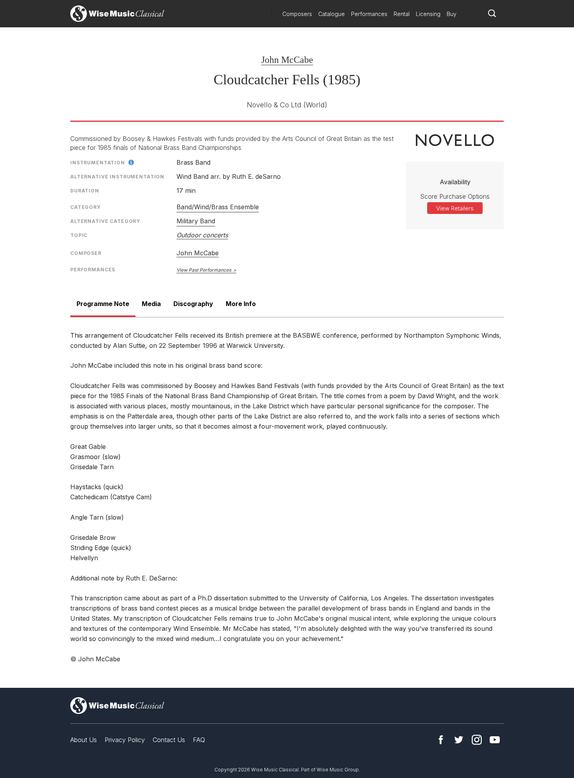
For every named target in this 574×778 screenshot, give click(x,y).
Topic (78, 235)
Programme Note (103, 304)
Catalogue (331, 14)
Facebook (441, 740)
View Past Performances (203, 270)
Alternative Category (105, 221)
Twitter (459, 740)
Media (151, 304)
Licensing (428, 14)
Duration (84, 191)
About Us (83, 740)
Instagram (477, 740)
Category (85, 207)
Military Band (195, 221)
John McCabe (287, 60)
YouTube (495, 740)
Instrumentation (97, 163)
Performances (369, 14)
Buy (451, 14)
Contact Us (169, 740)
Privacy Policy (125, 740)
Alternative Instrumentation (117, 177)
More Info (241, 304)
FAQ (199, 740)
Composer (86, 253)
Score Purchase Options (455, 196)
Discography (193, 304)
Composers (297, 14)
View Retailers (455, 208)
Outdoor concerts (202, 235)
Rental (402, 14)
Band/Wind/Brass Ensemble (217, 207)
